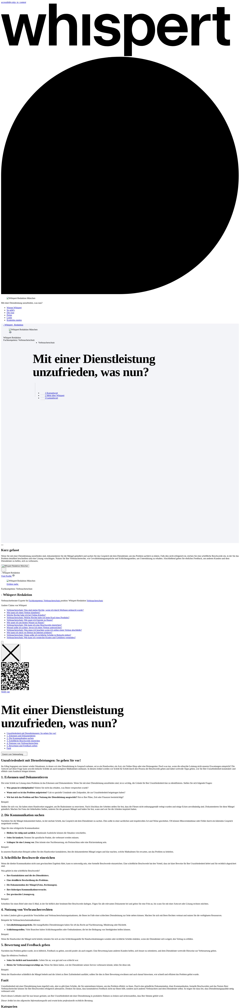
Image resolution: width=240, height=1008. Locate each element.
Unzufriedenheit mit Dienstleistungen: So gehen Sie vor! (31, 733)
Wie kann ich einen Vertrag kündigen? (23, 612)
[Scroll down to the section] (3, 570)
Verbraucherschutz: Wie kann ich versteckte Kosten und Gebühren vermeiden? (41, 637)
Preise (9, 315)
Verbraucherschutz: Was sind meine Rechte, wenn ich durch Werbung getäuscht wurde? (45, 610)
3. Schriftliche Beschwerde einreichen (23, 741)
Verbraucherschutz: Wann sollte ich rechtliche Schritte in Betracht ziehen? (39, 635)
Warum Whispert (14, 307)
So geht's (11, 310)
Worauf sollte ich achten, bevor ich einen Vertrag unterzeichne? (34, 627)
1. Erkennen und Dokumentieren (21, 736)
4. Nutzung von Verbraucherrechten (22, 743)
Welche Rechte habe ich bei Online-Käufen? (26, 615)
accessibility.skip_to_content (13, 2)
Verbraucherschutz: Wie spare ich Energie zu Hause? (30, 620)
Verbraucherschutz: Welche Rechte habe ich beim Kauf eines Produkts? (38, 617)
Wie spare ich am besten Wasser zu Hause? (25, 622)
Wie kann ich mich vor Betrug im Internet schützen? (29, 632)
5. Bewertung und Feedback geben (22, 746)
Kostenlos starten (14, 320)
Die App (10, 312)
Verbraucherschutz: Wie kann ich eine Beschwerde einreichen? (34, 625)
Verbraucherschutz (95, 600)
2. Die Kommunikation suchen (20, 738)
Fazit (9, 748)
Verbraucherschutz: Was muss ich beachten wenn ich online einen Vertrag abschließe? (44, 630)
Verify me (5, 692)
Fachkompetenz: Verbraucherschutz (45, 600)
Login (9, 317)
